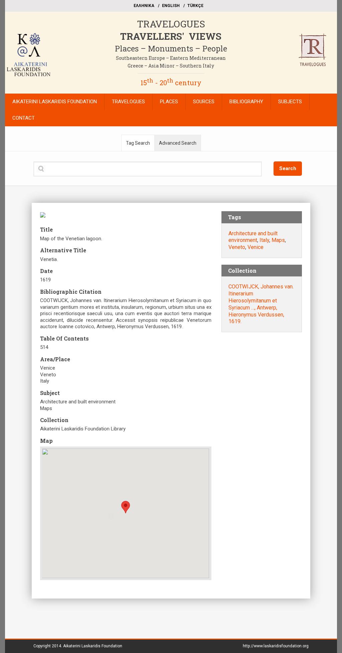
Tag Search (138, 143)
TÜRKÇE (195, 5)
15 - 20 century (171, 82)
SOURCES (203, 102)
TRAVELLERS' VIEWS (170, 36)
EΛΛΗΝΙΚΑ (144, 5)
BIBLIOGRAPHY (246, 102)
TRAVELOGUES (171, 24)
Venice (255, 247)
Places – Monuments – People (171, 48)
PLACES (169, 102)
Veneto (236, 247)
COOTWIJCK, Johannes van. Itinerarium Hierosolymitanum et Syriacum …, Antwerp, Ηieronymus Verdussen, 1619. (261, 303)
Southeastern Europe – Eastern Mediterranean (171, 58)
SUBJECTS (290, 102)
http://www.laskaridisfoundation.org (276, 646)
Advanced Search (177, 143)
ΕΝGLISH (171, 5)
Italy (264, 240)
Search (287, 168)
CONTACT (23, 118)
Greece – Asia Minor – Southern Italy (171, 65)
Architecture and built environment (253, 237)
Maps (278, 240)
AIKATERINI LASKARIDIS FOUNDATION (54, 102)
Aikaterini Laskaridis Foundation (92, 646)
